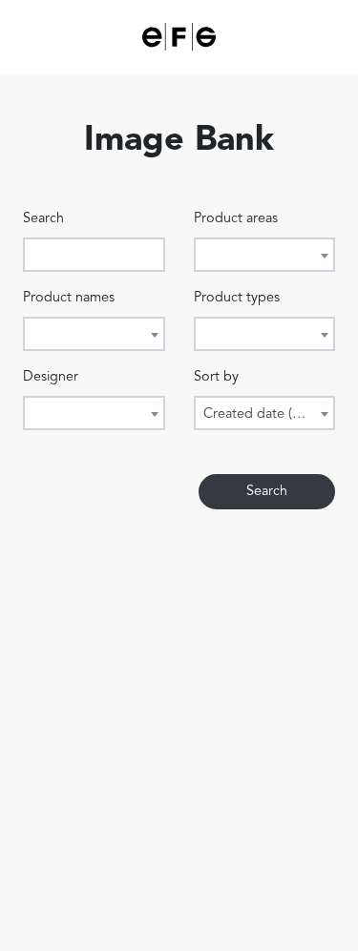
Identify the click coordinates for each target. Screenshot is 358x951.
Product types (237, 298)
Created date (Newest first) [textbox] (268, 414)
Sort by (216, 377)
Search (43, 219)
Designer (50, 377)
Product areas (236, 219)
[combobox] (265, 255)
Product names (69, 298)
